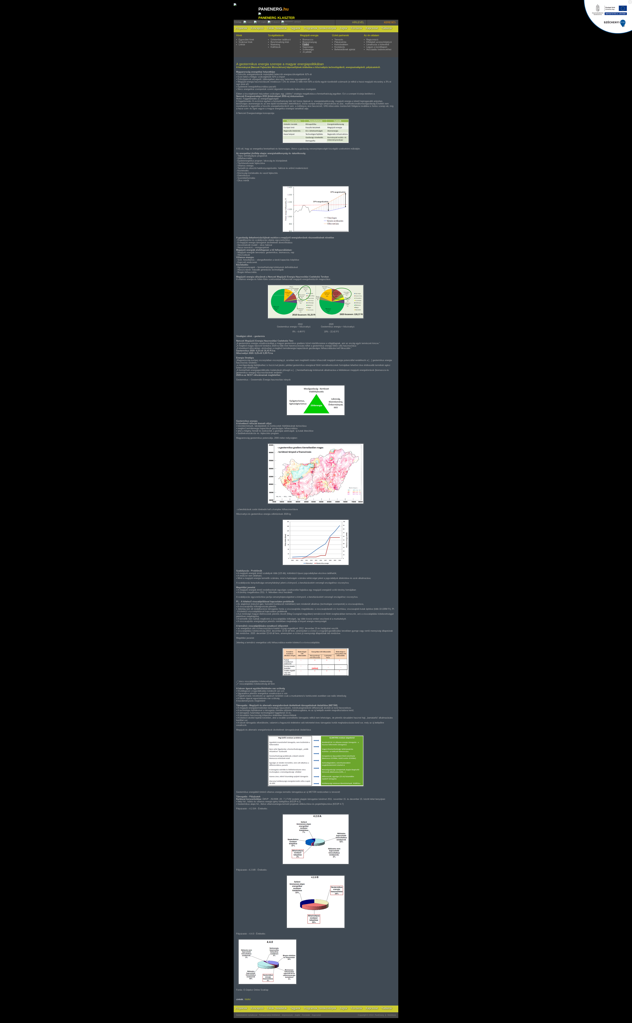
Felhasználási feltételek (269, 1015)
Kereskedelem (341, 44)
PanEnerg (379, 1015)
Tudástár (386, 28)
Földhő (306, 44)
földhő (247, 999)
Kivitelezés (339, 47)
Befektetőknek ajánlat (344, 49)
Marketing (275, 44)
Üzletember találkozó (281, 39)
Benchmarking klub (280, 42)
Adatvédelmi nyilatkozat (246, 1015)
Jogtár (343, 28)
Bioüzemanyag (310, 42)
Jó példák (307, 52)
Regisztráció (372, 39)
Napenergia (308, 47)
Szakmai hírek (245, 42)
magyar (249, 22)
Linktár (242, 44)
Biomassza (308, 39)
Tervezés (338, 39)
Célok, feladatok (277, 28)
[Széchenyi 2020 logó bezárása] (630, 2)
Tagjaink (295, 28)
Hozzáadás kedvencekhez (379, 49)
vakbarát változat (291, 23)
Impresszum (287, 1015)
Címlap (237, 22)
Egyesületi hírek (246, 39)
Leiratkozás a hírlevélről (377, 44)
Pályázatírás (340, 42)
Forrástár (356, 28)
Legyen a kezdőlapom (376, 47)
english (264, 22)
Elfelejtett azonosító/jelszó (379, 42)
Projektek (241, 28)
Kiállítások (276, 47)
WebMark (391, 1015)
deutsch (276, 22)
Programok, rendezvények (320, 28)
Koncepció (257, 28)
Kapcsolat (372, 28)
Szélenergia (308, 49)
